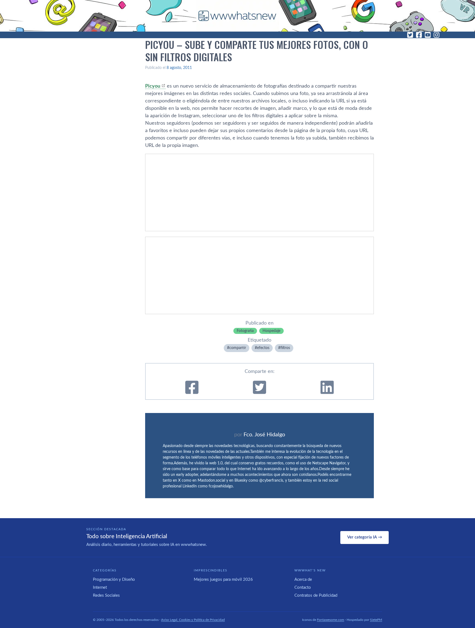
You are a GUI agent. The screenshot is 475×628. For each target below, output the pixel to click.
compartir (237, 348)
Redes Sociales (106, 595)
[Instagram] (436, 35)
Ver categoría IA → (364, 537)
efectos (263, 348)
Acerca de (303, 579)
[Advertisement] (259, 192)
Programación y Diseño (114, 579)
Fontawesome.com (330, 619)
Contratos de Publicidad (315, 595)
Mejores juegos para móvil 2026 (223, 579)
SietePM (376, 619)
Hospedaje (271, 331)
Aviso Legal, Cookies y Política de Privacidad (193, 619)
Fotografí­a (245, 331)
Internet (100, 587)
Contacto (302, 587)
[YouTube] (427, 35)
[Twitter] (410, 35)
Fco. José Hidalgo (264, 434)
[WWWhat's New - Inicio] (237, 16)
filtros (285, 348)
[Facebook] (419, 35)
